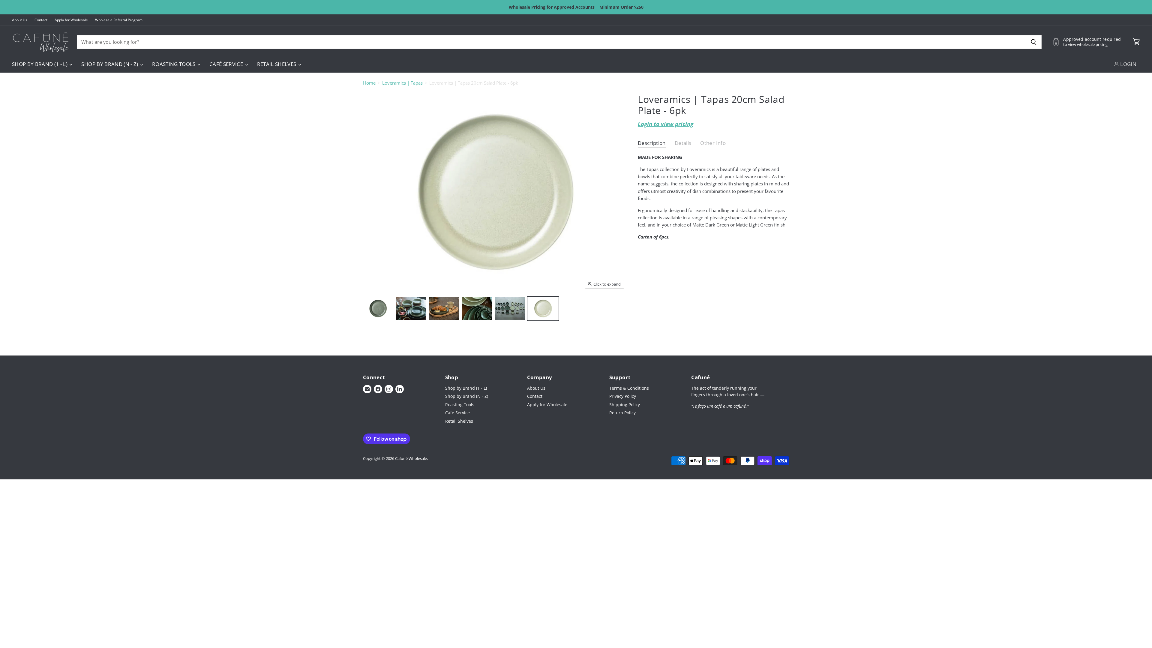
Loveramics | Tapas (402, 83)
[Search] (1034, 42)
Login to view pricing (665, 124)
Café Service (226, 64)
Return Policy (622, 413)
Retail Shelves (277, 64)
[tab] (652, 144)
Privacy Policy (622, 396)
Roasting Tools (174, 64)
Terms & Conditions (629, 388)
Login (1127, 64)
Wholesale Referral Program (118, 20)
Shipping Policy (624, 404)
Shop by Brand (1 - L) (40, 64)
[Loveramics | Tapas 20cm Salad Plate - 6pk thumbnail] (378, 308)
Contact (40, 20)
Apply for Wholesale (71, 20)
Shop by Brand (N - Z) (110, 64)
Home (369, 83)
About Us (19, 20)
